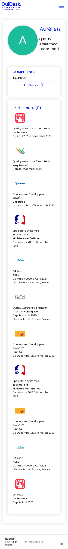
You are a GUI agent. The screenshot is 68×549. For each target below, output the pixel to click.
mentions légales (34, 541)
